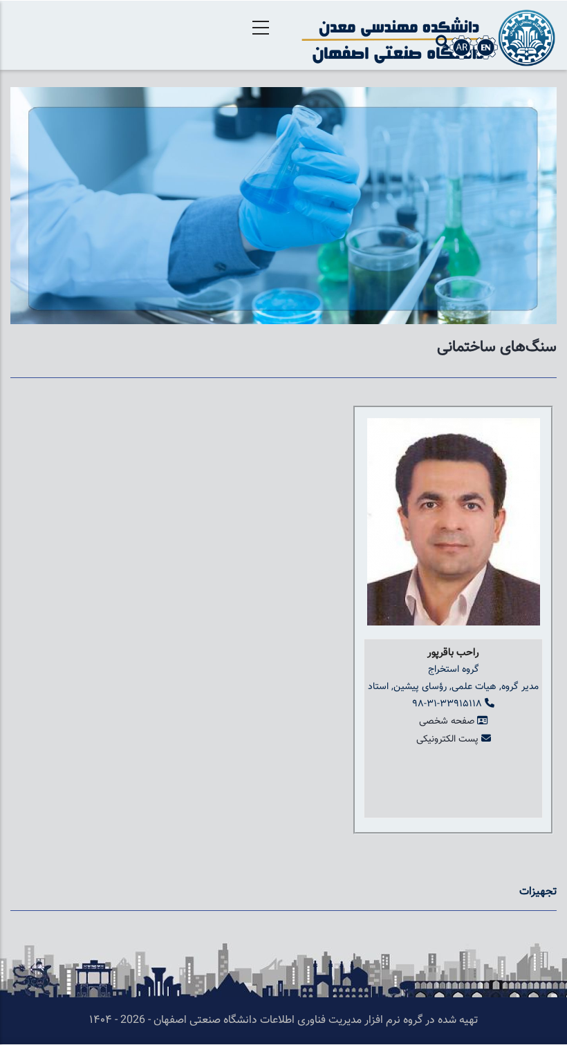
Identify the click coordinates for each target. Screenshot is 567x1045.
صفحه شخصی (446, 721)
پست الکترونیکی (447, 739)
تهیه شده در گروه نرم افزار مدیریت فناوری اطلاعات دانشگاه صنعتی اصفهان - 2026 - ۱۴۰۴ (283, 1020)
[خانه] (425, 35)
